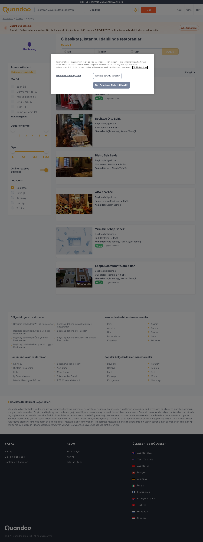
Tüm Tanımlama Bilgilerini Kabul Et (111, 85)
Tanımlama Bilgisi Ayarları (68, 76)
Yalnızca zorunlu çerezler (107, 76)
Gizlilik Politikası (140, 67)
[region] (102, 74)
